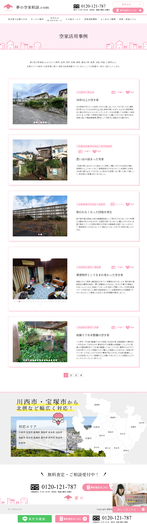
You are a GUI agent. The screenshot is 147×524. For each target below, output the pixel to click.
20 (58, 301)
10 (35, 301)
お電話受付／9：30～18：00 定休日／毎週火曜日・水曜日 (51, 492)
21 (61, 301)
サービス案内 (37, 19)
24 (40, 304)
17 (51, 301)
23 (65, 301)
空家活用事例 (90, 19)
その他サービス (73, 19)
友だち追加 (37, 519)
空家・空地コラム (127, 19)
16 (49, 301)
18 (54, 301)
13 (42, 301)
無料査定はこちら (128, 10)
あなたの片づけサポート (54, 19)
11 (38, 301)
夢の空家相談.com (32, 7)
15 (47, 301)
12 (40, 301)
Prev (16, 104)
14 (44, 301)
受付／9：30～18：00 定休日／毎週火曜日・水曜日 (92, 10)
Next (64, 104)
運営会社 (126, 4)
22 (63, 301)
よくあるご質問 (108, 19)
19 (56, 301)
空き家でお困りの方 (17, 19)
